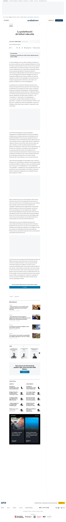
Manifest (2, 507)
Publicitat (14, 507)
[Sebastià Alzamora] (34, 355)
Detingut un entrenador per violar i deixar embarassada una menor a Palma (24, 56)
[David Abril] (13, 355)
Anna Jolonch (11, 41)
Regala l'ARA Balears (29, 507)
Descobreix (13, 415)
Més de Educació (13, 302)
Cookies (41, 511)
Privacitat (30, 511)
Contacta (20, 507)
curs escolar (16, 296)
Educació (10, 305)
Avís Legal (34, 511)
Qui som (8, 507)
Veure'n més (37, 415)
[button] (39, 353)
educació (11, 296)
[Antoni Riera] (24, 355)
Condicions (38, 511)
